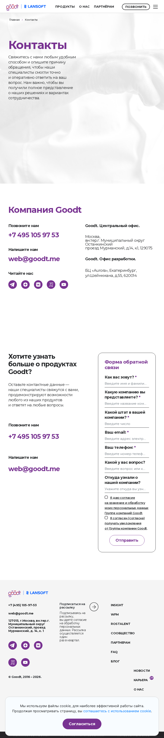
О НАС (84, 7)
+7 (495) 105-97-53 (22, 605)
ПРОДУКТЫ (65, 7)
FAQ (114, 652)
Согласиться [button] (82, 724)
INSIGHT (117, 605)
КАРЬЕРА (141, 680)
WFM (115, 614)
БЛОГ (115, 661)
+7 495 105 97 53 (33, 436)
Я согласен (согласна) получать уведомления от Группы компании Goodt (126, 523)
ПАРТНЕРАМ (120, 642)
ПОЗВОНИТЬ (135, 7)
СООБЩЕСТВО (123, 633)
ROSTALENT (120, 624)
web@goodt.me (34, 469)
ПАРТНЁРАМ (104, 7)
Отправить (127, 540)
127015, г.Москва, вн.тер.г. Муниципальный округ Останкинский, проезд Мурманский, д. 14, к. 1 (29, 626)
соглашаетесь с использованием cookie (117, 711)
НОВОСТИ (142, 671)
